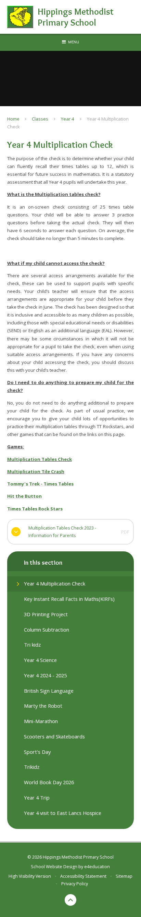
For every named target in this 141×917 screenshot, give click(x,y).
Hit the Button (24, 496)
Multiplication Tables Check (39, 459)
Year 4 (67, 119)
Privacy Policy (74, 884)
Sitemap (124, 876)
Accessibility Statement (83, 876)
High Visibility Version (30, 876)
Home (13, 119)
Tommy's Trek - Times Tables (40, 484)
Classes (40, 119)
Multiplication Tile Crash (35, 471)
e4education (97, 867)
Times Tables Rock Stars (35, 509)
